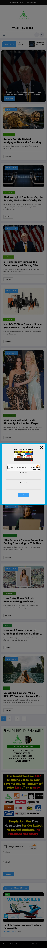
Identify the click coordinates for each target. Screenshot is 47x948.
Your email (23, 483)
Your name (23, 473)
